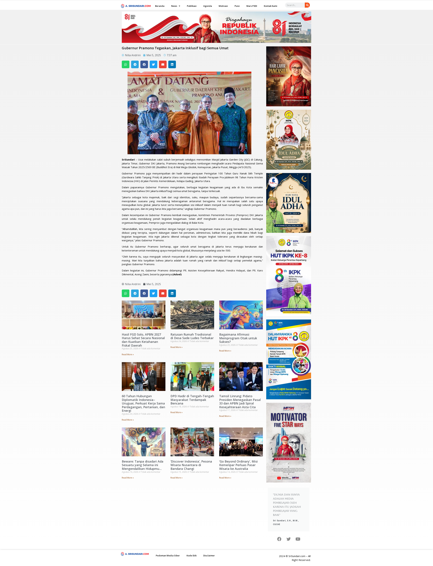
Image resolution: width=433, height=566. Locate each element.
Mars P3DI (251, 5)
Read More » (128, 354)
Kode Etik (192, 555)
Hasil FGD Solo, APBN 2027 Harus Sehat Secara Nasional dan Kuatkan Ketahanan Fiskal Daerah (143, 339)
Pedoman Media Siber (168, 555)
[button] (125, 64)
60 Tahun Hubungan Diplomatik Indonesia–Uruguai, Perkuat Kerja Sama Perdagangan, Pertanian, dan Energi (143, 403)
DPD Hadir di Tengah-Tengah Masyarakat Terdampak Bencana (192, 399)
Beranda (159, 5)
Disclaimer (209, 555)
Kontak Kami (270, 5)
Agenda (207, 5)
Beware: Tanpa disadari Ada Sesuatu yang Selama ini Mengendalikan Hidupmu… (142, 465)
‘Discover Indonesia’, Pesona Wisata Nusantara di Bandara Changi (191, 465)
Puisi (237, 5)
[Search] (307, 5)
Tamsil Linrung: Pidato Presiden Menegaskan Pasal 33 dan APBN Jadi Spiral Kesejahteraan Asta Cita (240, 401)
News (174, 5)
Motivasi (223, 5)
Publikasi (192, 5)
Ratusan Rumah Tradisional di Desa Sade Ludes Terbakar (192, 336)
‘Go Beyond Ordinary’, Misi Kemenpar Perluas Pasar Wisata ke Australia (238, 465)
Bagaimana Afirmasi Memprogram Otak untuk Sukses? (238, 338)
